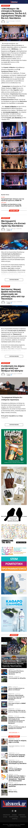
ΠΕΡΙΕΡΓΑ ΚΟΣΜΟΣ (13, 816)
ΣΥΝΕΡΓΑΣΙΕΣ (22, 815)
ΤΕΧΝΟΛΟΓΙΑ (23, 816)
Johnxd (8, 230)
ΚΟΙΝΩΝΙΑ (14, 815)
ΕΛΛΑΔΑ (5, 816)
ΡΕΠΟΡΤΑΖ (14, 818)
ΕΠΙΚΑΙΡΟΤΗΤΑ (6, 815)
